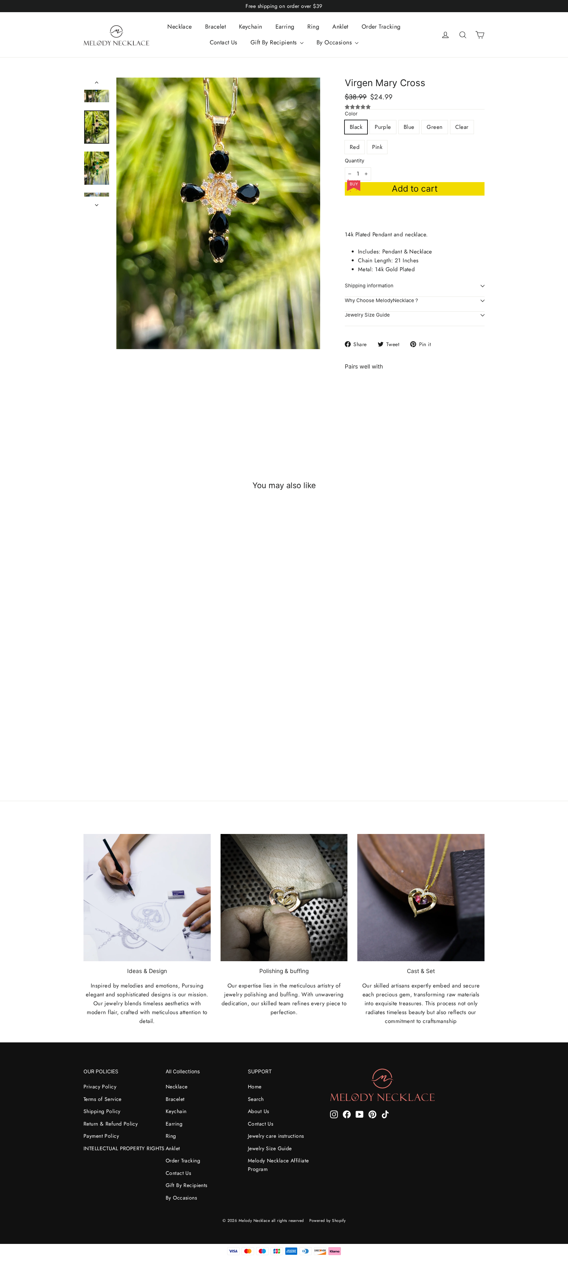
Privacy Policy (99, 1086)
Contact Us (223, 42)
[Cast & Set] (421, 897)
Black (356, 127)
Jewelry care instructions (276, 1136)
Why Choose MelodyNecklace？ (382, 300)
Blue (409, 127)
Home (255, 1086)
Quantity (354, 161)
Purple (383, 127)
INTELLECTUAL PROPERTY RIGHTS (119, 1148)
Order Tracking (381, 26)
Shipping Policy (101, 1111)
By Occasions (335, 42)
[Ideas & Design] (147, 897)
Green (434, 127)
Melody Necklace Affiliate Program (278, 1165)
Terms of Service (102, 1099)
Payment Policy (101, 1136)
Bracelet (215, 26)
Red (355, 147)
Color (351, 114)
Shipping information (369, 286)
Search (256, 1099)
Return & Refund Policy (110, 1124)
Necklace (179, 26)
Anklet (340, 26)
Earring (285, 26)
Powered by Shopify (327, 1221)
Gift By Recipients (274, 42)
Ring (313, 26)
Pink (377, 147)
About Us (258, 1111)
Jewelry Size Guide (367, 315)
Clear (462, 127)
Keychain (250, 26)
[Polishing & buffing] (284, 897)
